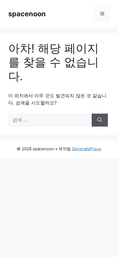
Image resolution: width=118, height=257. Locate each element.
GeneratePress (86, 148)
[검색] (100, 120)
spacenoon (27, 14)
